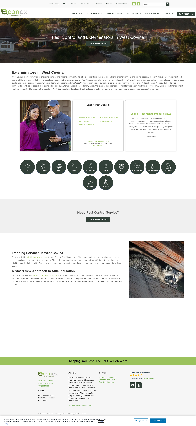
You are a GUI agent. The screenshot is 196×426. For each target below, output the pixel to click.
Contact (108, 4)
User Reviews (148, 378)
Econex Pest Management (98, 141)
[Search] (167, 4)
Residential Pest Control (87, 118)
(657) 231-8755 (43, 386)
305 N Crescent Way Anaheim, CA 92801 (45, 382)
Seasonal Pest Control (86, 125)
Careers (73, 4)
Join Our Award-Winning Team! (81, 405)
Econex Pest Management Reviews (150, 113)
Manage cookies (141, 421)
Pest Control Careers (106, 382)
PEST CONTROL (132, 14)
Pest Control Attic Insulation (45, 275)
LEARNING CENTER (152, 14)
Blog (64, 4)
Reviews (99, 4)
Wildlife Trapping (107, 121)
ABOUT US (76, 14)
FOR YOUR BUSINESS (114, 14)
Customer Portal (121, 4)
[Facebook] (134, 4)
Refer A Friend (86, 4)
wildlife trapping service (36, 257)
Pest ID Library (54, 4)
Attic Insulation (84, 121)
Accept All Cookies (158, 421)
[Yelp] (138, 4)
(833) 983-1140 (98, 145)
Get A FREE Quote (186, 14)
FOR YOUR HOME (93, 14)
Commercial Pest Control (110, 118)
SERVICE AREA (169, 14)
